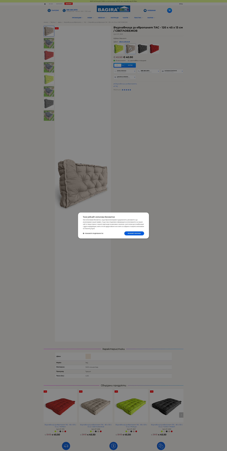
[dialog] (113, 226)
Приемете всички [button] (134, 233)
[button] (93, 233)
